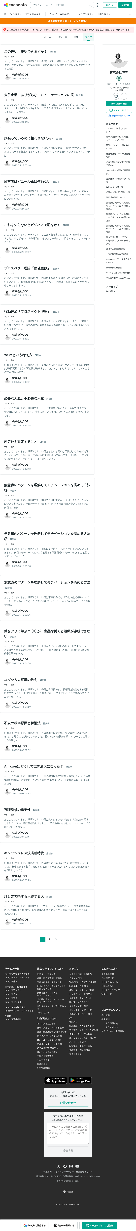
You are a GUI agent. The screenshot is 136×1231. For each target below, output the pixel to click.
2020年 (110, 291)
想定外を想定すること (116, 197)
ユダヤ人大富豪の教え (116, 248)
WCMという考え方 (114, 186)
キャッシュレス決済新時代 (118, 272)
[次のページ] (56, 939)
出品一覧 (62, 37)
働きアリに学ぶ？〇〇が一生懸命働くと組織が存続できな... (118, 240)
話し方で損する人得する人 (118, 277)
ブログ (88, 37)
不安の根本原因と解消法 (117, 253)
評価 (76, 37)
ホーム (47, 37)
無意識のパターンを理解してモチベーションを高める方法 (118, 228)
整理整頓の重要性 (114, 267)
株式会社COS (119, 72)
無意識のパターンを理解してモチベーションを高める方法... (118, 205)
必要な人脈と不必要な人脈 (118, 192)
